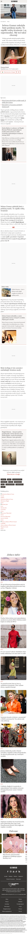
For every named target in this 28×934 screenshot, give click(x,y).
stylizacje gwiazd (10, 484)
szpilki (3, 486)
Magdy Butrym (20, 222)
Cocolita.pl (7, 904)
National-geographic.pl (6, 911)
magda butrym (19, 484)
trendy (10, 481)
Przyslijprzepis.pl (20, 904)
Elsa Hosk (6, 116)
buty (3, 484)
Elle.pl (7, 899)
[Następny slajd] (26, 843)
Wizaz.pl (20, 908)
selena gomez (18, 481)
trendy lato (4, 481)
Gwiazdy (3, 479)
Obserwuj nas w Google (9, 72)
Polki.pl (20, 899)
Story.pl (20, 911)
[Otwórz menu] (1, 1)
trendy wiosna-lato (17, 479)
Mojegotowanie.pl (6, 908)
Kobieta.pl (20, 901)
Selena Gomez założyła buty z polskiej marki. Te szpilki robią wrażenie (14, 101)
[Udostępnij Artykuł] (19, 72)
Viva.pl (20, 906)
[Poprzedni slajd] (1, 843)
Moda (9, 479)
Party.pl (6, 901)
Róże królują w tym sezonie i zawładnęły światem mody (12, 105)
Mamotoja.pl (6, 906)
